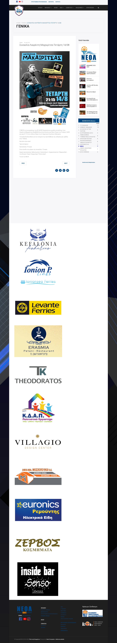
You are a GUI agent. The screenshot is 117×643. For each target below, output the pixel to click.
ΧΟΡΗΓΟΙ (57, 1)
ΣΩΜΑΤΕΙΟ (69, 7)
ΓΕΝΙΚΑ (23, 23)
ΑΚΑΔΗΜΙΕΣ (79, 7)
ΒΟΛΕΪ (56, 7)
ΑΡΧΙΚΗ (40, 7)
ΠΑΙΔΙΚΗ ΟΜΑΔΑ (45, 615)
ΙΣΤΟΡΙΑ (43, 627)
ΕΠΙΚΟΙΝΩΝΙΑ (90, 7)
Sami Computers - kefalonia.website (55, 639)
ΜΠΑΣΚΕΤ (48, 7)
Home (18, 23)
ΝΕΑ (61, 7)
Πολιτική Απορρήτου (34, 639)
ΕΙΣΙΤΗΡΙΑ (51, 1)
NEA (62, 606)
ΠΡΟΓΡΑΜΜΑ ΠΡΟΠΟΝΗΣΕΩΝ (39, 1)
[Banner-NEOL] (89, 54)
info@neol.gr (26, 615)
